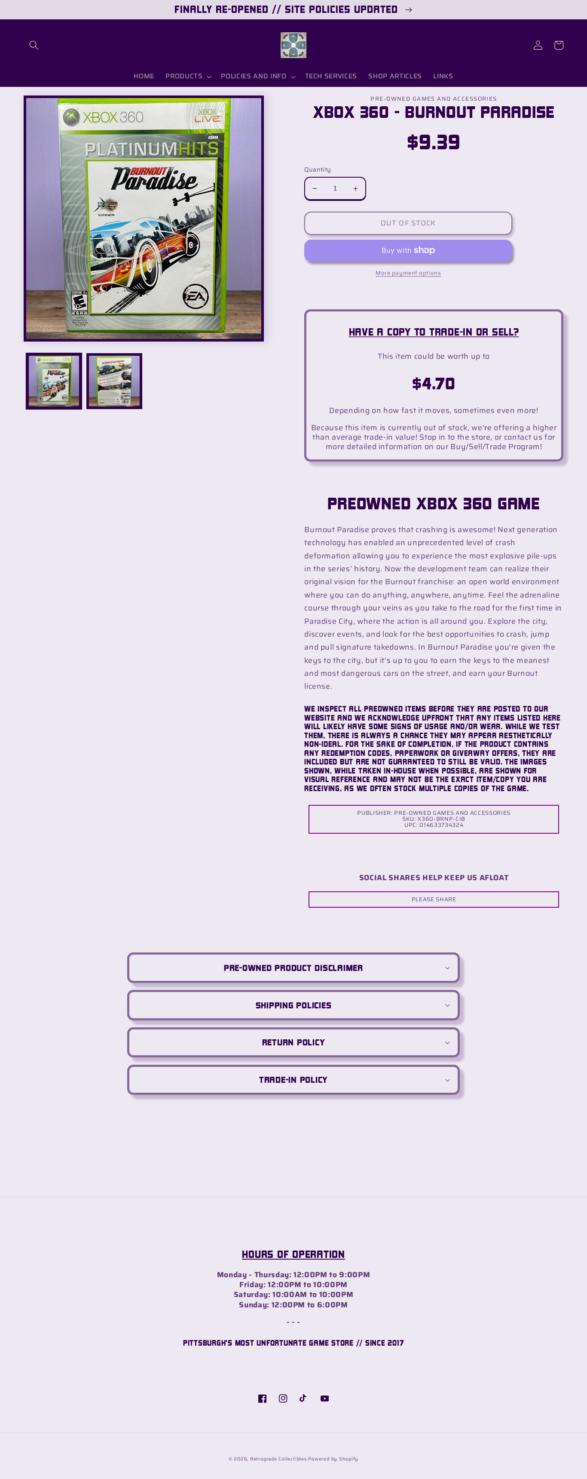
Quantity (317, 169)
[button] (34, 45)
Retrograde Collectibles (278, 1459)
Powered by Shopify (333, 1459)
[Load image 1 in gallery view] (54, 381)
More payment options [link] (408, 273)
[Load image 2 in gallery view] (114, 381)
